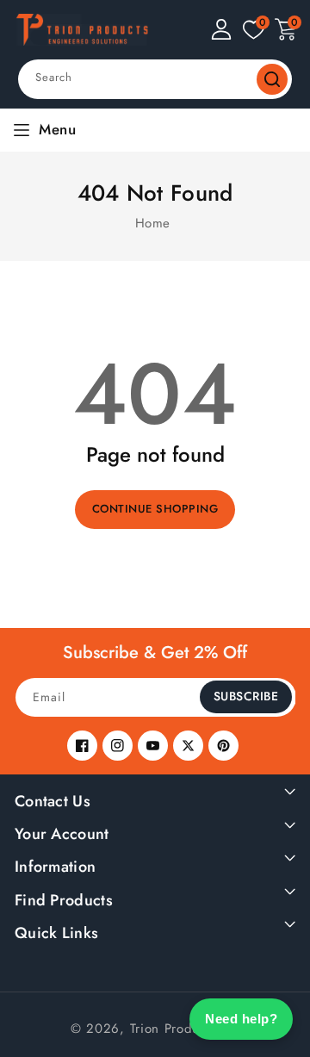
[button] (286, 29)
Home (152, 223)
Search (272, 79)
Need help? (241, 1018)
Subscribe (246, 696)
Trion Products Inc (185, 1028)
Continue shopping (155, 509)
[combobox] (155, 79)
